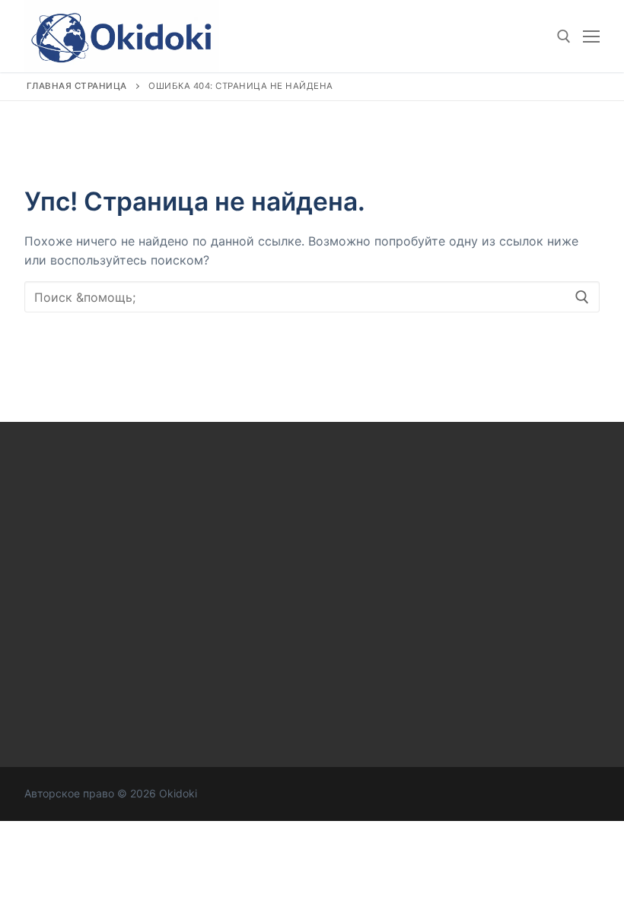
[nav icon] (591, 36)
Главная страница (77, 86)
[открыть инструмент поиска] (564, 36)
